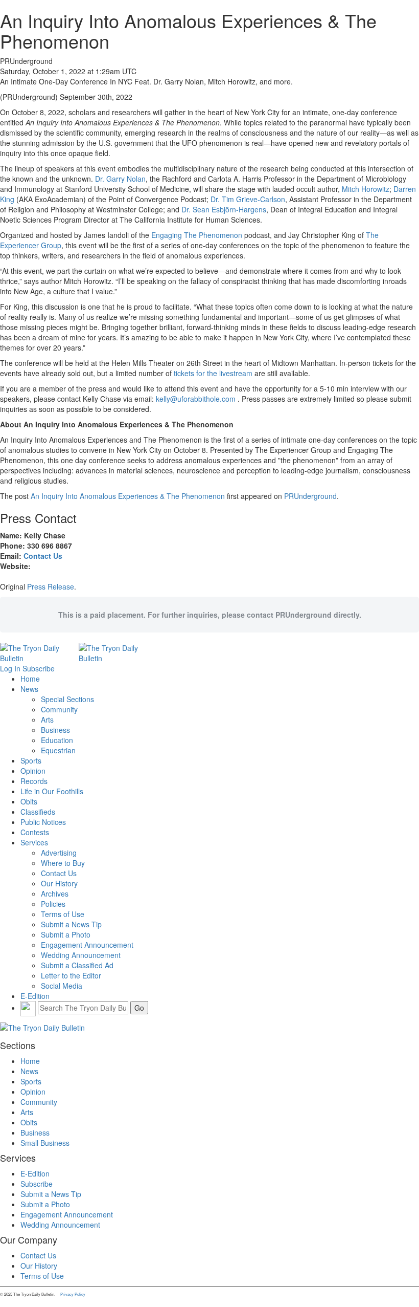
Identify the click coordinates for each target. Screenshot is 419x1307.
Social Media (61, 986)
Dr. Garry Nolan (120, 178)
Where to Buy (63, 863)
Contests (34, 832)
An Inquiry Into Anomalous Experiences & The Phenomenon (128, 496)
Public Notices (43, 822)
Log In (10, 668)
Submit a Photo (65, 934)
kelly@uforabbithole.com (196, 399)
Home (30, 678)
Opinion (32, 771)
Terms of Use (62, 914)
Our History (59, 883)
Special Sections (67, 699)
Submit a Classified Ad (77, 965)
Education (57, 740)
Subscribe (38, 668)
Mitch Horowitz (365, 189)
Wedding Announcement (81, 955)
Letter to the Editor (71, 975)
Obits (28, 801)
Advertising (59, 852)
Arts (47, 719)
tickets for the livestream (213, 373)
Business (55, 730)
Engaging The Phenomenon (196, 235)
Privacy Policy (72, 1294)
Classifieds (37, 812)
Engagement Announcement (87, 945)
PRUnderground (310, 496)
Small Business (44, 1143)
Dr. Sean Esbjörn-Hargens (223, 209)
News (29, 689)
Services (34, 842)
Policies (53, 904)
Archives (54, 893)
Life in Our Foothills (51, 791)
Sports (30, 760)
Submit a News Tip (71, 924)
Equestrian (58, 750)
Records (34, 781)
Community (59, 709)
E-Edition (35, 996)
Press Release (50, 586)
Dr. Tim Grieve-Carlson (248, 199)
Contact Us (43, 556)
